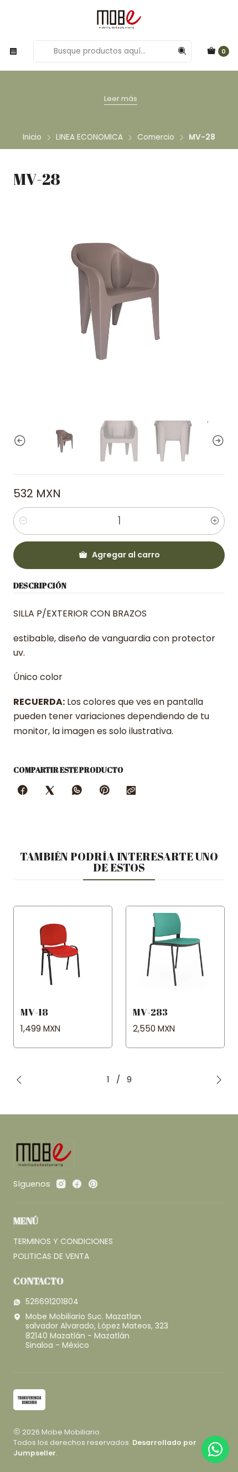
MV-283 (150, 1012)
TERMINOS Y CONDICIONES (63, 1241)
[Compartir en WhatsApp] (77, 791)
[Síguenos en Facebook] (76, 1183)
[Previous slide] (21, 441)
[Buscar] (182, 51)
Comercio (155, 137)
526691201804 (52, 1301)
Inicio (32, 137)
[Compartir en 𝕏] (49, 791)
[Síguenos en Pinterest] (92, 1183)
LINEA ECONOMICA (89, 137)
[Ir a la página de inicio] (119, 19)
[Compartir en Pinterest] (104, 791)
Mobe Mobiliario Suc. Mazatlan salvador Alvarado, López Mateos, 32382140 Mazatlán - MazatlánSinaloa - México (96, 1331)
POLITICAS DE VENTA (51, 1256)
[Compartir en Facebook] (22, 791)
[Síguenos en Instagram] (60, 1183)
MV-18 (34, 1012)
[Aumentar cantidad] (214, 521)
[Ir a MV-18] (62, 955)
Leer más (120, 98)
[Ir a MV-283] (175, 955)
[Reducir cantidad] (23, 521)
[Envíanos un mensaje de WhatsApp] (215, 1449)
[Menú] (13, 51)
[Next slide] (216, 441)
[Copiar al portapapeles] (131, 791)
